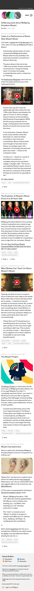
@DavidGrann (6, 486)
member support (23, 566)
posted (12, 42)
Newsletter (8, 559)
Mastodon (23, 561)
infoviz (4, 252)
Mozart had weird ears (11, 446)
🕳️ (11, 587)
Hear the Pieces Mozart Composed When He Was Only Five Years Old (16, 246)
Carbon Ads (30, 8)
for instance (25, 479)
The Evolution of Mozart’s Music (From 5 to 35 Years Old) (15, 197)
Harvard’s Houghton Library (11, 492)
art (3, 539)
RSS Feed (8, 561)
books (3, 430)
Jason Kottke (21, 34)
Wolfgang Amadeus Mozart (21, 182)
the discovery (25, 42)
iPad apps (10, 430)
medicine (9, 539)
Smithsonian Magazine (12, 79)
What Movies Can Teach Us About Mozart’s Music (16, 269)
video (13, 28)
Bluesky (22, 559)
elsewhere (14, 529)
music (9, 28)
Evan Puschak (6, 341)
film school (15, 341)
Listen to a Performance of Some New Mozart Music (15, 37)
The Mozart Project (9, 356)
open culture (8, 179)
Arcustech (12, 569)
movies (24, 341)
